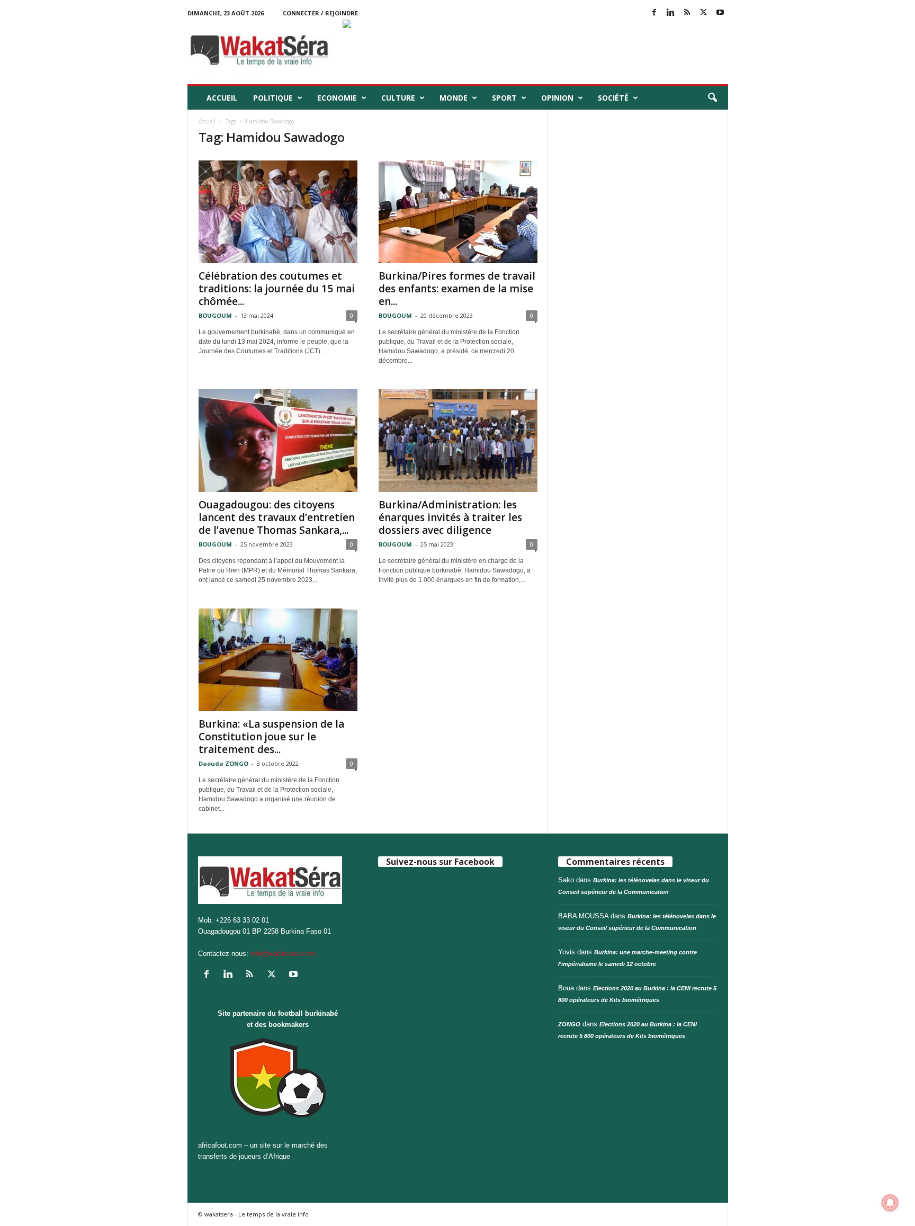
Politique (273, 98)
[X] (703, 13)
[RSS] (687, 13)
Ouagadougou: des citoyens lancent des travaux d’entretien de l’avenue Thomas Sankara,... (277, 517)
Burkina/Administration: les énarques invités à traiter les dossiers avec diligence (450, 517)
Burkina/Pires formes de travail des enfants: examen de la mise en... (457, 288)
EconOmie (337, 98)
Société (613, 98)
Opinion (557, 98)
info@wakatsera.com (282, 953)
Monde (453, 98)
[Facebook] (654, 13)
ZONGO (569, 1024)
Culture (398, 98)
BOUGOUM (215, 315)
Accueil (222, 98)
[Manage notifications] (890, 1202)
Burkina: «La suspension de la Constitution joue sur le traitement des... (271, 736)
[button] (712, 98)
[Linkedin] (671, 13)
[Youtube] (720, 13)
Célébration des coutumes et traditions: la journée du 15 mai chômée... (277, 288)
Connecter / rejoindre (320, 13)
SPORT (504, 98)
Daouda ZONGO (223, 763)
